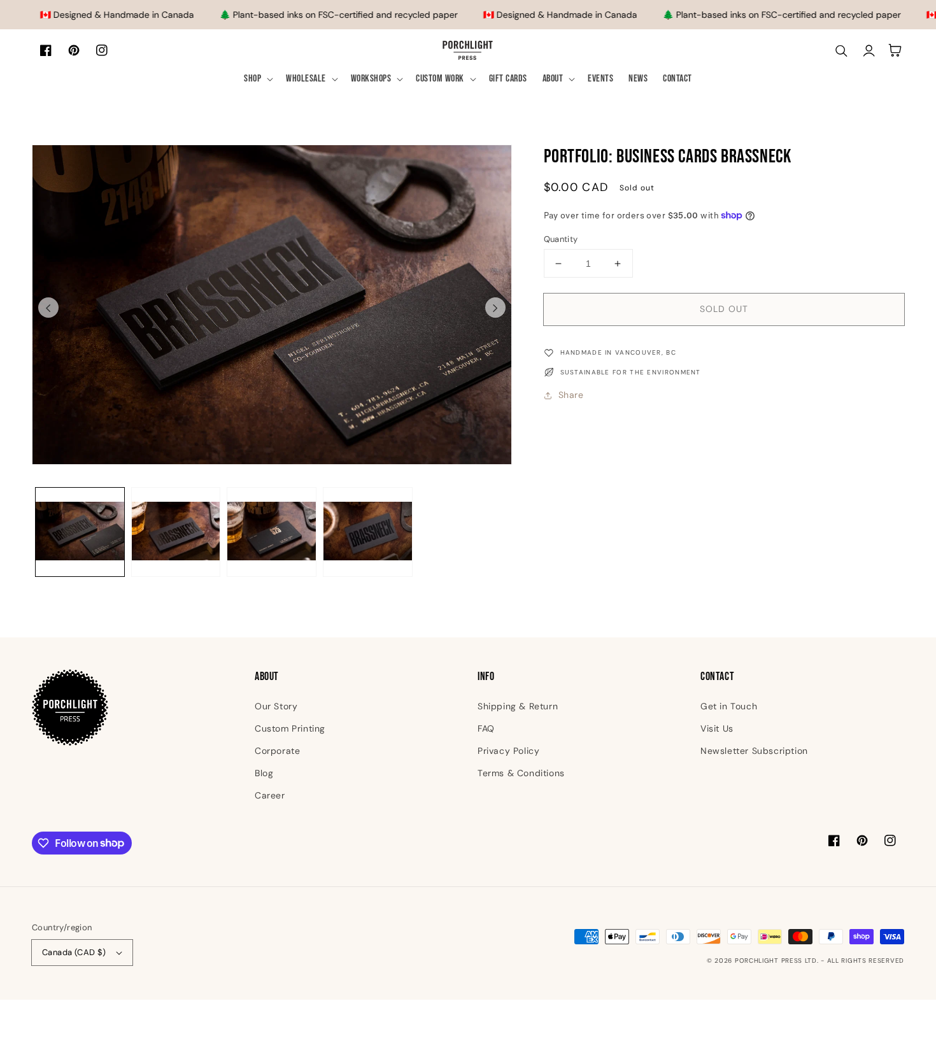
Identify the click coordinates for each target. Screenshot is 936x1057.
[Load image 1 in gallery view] (80, 532)
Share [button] (571, 395)
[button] (257, 79)
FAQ (486, 728)
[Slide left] (48, 307)
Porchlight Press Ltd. (777, 960)
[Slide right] (495, 307)
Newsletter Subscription (754, 750)
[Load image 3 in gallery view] (271, 532)
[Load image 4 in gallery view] (368, 532)
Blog (264, 773)
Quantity (561, 239)
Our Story (276, 706)
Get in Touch (728, 706)
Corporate (277, 750)
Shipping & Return (518, 706)
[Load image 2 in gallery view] (176, 532)
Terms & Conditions (521, 773)
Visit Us (717, 728)
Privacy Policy (508, 750)
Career (270, 795)
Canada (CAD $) (74, 952)
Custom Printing (290, 728)
